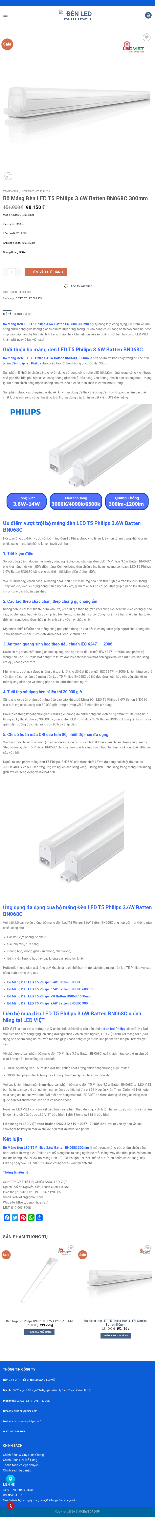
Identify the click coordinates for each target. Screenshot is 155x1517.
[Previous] (3, 1295)
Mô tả (7, 313)
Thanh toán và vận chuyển (21, 1465)
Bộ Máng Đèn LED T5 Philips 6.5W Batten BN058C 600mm (50, 989)
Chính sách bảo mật (17, 1470)
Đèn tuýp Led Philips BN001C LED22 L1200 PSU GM (39, 1321)
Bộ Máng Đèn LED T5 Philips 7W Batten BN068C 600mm (49, 996)
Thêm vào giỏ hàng (46, 272)
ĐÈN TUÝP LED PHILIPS (36, 191)
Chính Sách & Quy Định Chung (23, 1455)
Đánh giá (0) (22, 313)
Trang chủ (10, 191)
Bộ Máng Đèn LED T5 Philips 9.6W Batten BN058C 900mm (50, 1003)
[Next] (152, 1295)
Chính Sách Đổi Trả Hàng (20, 1460)
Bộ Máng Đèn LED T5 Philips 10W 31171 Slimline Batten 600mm (115, 1322)
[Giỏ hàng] (148, 15)
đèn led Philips (114, 1029)
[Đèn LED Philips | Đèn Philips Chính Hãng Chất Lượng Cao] (78, 15)
